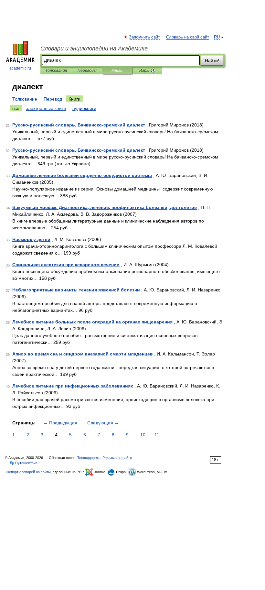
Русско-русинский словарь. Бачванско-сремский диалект (78, 124)
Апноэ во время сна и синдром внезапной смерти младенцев (82, 353)
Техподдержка (89, 458)
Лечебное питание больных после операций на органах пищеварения (92, 321)
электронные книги (46, 108)
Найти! (212, 60)
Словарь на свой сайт (187, 37)
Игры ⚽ (147, 70)
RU (217, 37)
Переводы (87, 70)
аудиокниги (84, 108)
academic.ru (20, 68)
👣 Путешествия (23, 463)
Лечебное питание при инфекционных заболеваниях (72, 385)
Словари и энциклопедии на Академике (94, 48)
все (15, 108)
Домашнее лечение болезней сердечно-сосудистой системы (82, 175)
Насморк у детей (31, 239)
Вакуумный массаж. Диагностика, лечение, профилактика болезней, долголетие (104, 207)
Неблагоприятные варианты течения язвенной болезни (76, 289)
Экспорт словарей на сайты (28, 472)
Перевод (53, 99)
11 (156, 434)
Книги (116, 70)
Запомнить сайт (145, 37)
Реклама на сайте (117, 458)
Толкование (24, 99)
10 (142, 434)
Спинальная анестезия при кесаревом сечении (66, 264)
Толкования (56, 70)
